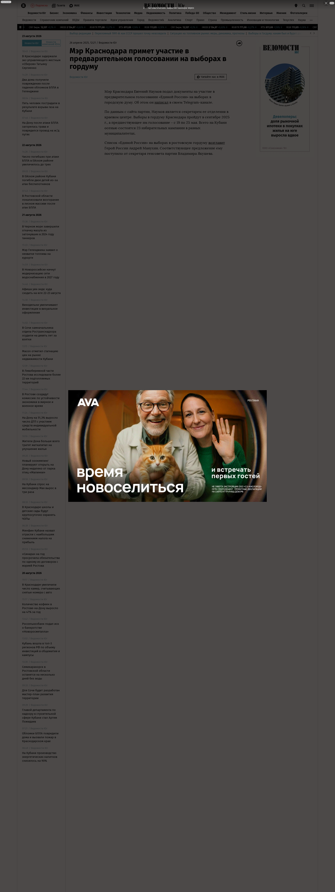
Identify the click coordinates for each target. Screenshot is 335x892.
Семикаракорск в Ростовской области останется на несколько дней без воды (38, 672)
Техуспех (288, 20)
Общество (209, 13)
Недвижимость (155, 13)
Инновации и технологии (263, 20)
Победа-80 (192, 13)
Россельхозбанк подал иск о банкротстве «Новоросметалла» (40, 627)
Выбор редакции (80, 33)
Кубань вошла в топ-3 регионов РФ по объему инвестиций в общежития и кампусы (41, 649)
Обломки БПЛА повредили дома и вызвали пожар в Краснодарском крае (40, 737)
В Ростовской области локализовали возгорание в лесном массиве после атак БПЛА (40, 201)
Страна (212, 20)
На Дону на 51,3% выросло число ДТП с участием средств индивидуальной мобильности (40, 423)
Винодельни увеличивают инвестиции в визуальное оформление (40, 308)
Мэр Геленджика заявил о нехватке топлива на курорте (40, 253)
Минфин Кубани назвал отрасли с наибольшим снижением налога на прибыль (38, 536)
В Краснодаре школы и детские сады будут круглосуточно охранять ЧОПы (38, 512)
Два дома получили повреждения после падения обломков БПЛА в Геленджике (40, 85)
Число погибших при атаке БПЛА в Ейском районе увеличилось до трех (40, 160)
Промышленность (232, 20)
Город (140, 20)
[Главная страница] (159, 6)
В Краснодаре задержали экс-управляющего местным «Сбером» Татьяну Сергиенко (41, 62)
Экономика (70, 13)
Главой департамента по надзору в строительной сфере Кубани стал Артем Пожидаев (39, 715)
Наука (302, 20)
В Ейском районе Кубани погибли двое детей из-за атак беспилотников (40, 180)
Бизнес (54, 13)
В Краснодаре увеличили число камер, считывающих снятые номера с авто (41, 588)
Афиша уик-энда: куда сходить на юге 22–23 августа (41, 291)
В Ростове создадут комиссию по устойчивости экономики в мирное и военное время (41, 400)
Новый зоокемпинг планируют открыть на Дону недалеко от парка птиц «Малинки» (38, 466)
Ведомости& (156, 20)
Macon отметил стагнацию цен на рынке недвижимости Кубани (40, 355)
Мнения (281, 13)
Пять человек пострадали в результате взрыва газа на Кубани (41, 107)
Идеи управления (122, 20)
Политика (175, 13)
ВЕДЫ (75, 20)
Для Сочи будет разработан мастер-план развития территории (41, 694)
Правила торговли (95, 20)
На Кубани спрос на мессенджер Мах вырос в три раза (39, 488)
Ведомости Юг (37, 13)
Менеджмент (228, 13)
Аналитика (174, 20)
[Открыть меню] (312, 5)
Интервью (266, 13)
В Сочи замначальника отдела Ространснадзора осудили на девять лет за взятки (39, 333)
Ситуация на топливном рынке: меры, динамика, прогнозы (207, 33)
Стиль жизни (248, 13)
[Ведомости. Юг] (180, 5)
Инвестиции (104, 13)
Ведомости (29, 20)
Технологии (123, 13)
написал (161, 102)
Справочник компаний (54, 20)
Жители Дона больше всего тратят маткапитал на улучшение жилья (41, 445)
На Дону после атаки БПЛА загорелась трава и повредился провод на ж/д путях (40, 128)
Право (200, 20)
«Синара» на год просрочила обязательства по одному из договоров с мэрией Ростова (41, 559)
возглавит (216, 143)
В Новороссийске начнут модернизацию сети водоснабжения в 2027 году (40, 273)
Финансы (87, 13)
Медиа (138, 13)
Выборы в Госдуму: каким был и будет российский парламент (287, 33)
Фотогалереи (298, 13)
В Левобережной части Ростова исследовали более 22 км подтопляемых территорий (41, 376)
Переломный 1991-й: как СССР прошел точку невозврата (130, 33)
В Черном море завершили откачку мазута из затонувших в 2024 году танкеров (40, 232)
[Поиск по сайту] (304, 6)
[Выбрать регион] (296, 6)
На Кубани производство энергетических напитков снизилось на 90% (39, 756)
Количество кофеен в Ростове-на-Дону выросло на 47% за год (40, 608)
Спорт (189, 20)
